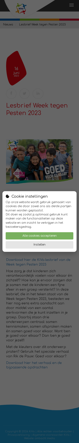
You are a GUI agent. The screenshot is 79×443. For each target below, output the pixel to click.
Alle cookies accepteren (39, 235)
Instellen (39, 244)
